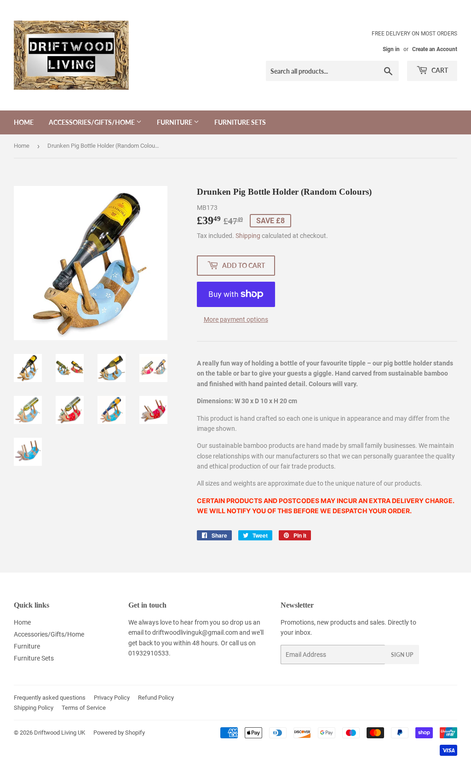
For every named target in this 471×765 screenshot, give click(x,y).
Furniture (175, 122)
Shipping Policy (33, 707)
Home (24, 122)
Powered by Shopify (119, 732)
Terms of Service (84, 707)
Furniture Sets (240, 122)
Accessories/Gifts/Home (92, 122)
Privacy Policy (112, 697)
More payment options (236, 319)
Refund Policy (156, 697)
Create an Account (434, 49)
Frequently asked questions (50, 697)
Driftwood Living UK (59, 732)
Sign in (391, 49)
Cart (439, 70)
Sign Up (402, 654)
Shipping (248, 235)
